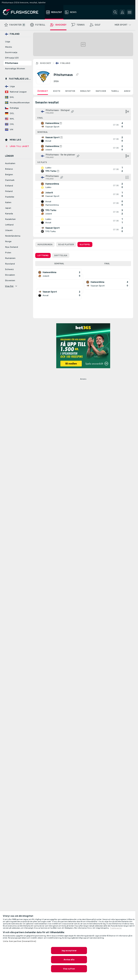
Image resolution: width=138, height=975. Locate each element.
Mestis (8, 47)
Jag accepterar (69, 950)
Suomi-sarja (11, 52)
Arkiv (127, 91)
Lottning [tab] (43, 255)
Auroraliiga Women (15, 68)
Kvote (56, 91)
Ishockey (45, 63)
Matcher (101, 91)
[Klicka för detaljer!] (83, 125)
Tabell (115, 91)
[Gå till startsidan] (23, 12)
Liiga (7, 41)
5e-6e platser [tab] (66, 244)
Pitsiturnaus (11, 63)
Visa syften (69, 968)
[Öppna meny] (129, 12)
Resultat (85, 91)
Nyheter (70, 91)
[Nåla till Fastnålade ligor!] (77, 75)
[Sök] (115, 12)
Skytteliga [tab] (60, 255)
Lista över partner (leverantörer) (19, 941)
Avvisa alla (69, 959)
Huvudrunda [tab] (44, 244)
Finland (65, 63)
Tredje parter (116, 928)
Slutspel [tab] (85, 244)
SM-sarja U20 (12, 57)
